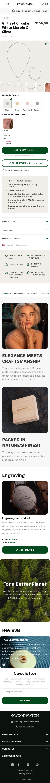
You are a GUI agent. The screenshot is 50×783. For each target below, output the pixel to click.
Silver (7, 110)
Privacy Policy (25, 774)
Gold (17, 110)
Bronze (37, 110)
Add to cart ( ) (25, 150)
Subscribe (25, 701)
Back (6, 18)
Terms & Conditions (25, 770)
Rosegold (27, 110)
